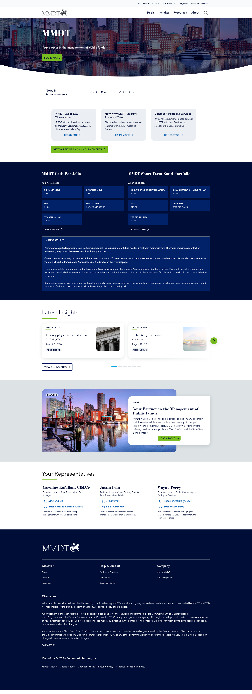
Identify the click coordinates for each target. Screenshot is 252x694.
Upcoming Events (165, 578)
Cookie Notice (67, 667)
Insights (45, 578)
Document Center (108, 583)
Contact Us (169, 3)
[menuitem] (61, 92)
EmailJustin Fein (115, 507)
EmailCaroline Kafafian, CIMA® (65, 507)
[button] (126, 240)
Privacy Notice (49, 667)
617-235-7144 (55, 501)
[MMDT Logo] (54, 12)
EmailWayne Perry (173, 507)
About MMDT (163, 572)
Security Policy (105, 667)
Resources (46, 583)
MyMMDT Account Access (194, 3)
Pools (44, 572)
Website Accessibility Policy (130, 667)
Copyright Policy (86, 667)
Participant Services (148, 3)
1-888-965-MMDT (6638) (176, 501)
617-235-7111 (113, 501)
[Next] (213, 340)
